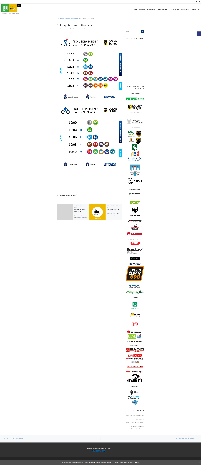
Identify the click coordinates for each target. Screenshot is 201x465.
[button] (199, 33)
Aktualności (67, 18)
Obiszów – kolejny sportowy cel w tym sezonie (135, 423)
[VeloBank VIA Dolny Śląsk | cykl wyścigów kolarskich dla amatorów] (11, 8)
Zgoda (137, 462)
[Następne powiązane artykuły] (120, 200)
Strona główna (60, 18)
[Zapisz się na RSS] (196, 2)
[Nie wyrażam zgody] (199, 463)
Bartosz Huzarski (64, 28)
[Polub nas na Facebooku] (199, 2)
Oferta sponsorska (113, 209)
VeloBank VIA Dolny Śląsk (11, 460)
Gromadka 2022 (74, 18)
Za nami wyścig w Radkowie (137, 428)
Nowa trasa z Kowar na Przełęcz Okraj (135, 415)
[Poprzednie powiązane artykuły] (116, 200)
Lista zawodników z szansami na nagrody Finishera (136, 418)
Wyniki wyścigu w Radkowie (137, 426)
